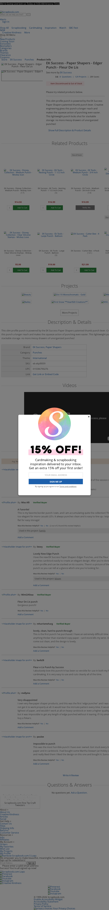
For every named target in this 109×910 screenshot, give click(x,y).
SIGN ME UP (56, 481)
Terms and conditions (67, 486)
